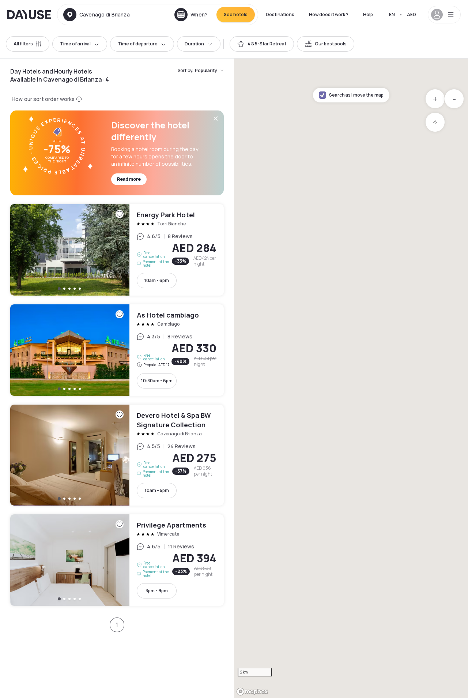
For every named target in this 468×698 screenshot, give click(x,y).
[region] (351, 378)
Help (368, 14)
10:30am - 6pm (157, 381)
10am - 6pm (156, 280)
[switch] (262, 44)
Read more (129, 179)
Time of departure (138, 44)
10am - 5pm (157, 490)
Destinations (280, 14)
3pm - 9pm (157, 591)
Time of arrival (75, 44)
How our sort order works (43, 98)
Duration (194, 44)
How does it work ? (328, 14)
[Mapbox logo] (252, 691)
